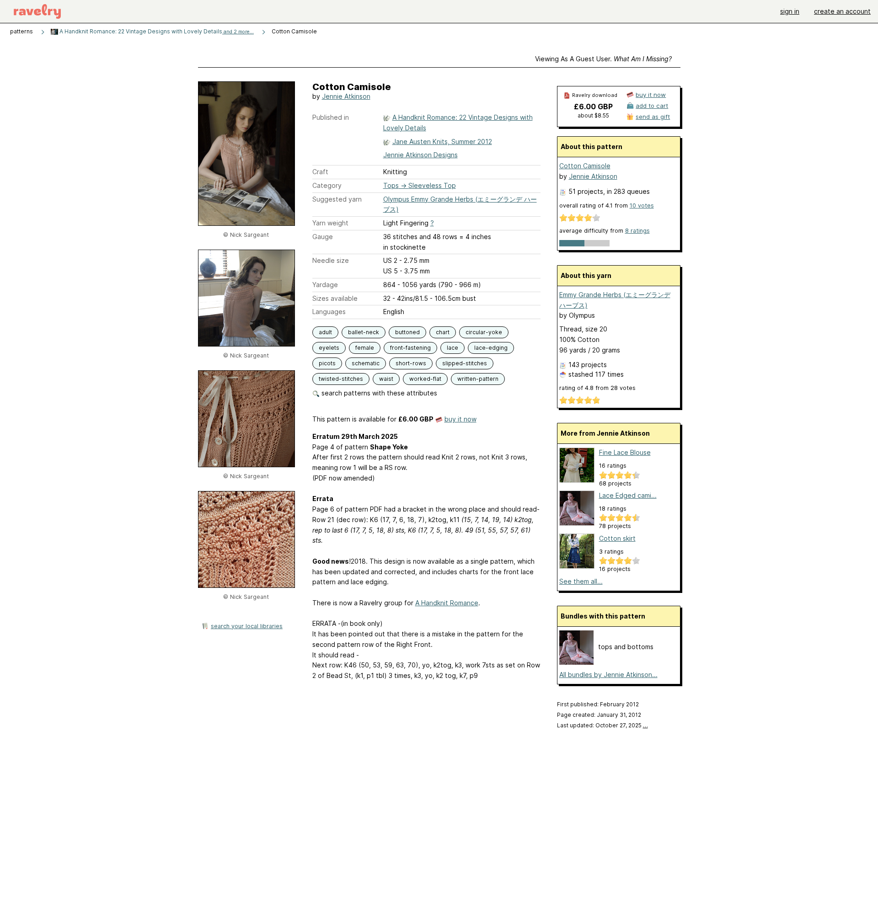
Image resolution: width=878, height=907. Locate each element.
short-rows (411, 363)
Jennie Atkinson (346, 96)
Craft (320, 172)
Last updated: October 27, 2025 (602, 725)
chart (443, 332)
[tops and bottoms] (576, 662)
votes (642, 205)
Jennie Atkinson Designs (420, 155)
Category (327, 185)
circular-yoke (484, 332)
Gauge (322, 236)
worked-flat (425, 378)
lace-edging (491, 347)
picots (327, 363)
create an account (842, 11)
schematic (366, 363)
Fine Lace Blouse (625, 452)
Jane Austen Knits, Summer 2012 (442, 141)
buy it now (460, 419)
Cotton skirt (617, 538)
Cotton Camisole (584, 166)
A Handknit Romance (446, 603)
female (364, 347)
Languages (329, 311)
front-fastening (410, 347)
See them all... (581, 581)
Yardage (325, 284)
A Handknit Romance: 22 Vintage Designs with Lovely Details (156, 31)
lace (452, 347)
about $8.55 (593, 115)
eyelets (329, 347)
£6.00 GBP (593, 106)
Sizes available (335, 298)
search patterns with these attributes (378, 393)
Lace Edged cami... (628, 495)
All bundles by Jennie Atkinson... (608, 674)
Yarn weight (330, 223)
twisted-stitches (341, 378)
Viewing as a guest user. (603, 59)
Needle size (330, 260)
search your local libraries (247, 626)
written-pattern (477, 378)
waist (386, 378)
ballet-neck (363, 332)
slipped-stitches (464, 363)
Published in (330, 117)
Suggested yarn (337, 199)
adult (325, 332)
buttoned (407, 332)
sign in (789, 11)
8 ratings (637, 230)
